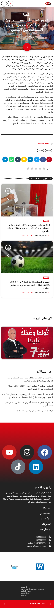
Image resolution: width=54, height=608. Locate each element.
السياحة (48, 151)
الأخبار (27, 14)
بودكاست (46, 518)
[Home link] (48, 4)
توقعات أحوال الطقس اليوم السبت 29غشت (35, 411)
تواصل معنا (45, 529)
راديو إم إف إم (43, 487)
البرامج (47, 507)
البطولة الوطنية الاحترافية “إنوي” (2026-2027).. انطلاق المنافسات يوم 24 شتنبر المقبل (29, 285)
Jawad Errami (42, 144)
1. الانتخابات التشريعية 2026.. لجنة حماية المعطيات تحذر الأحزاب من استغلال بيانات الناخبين (28, 228)
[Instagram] (27, 452)
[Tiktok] (18, 466)
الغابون (40, 151)
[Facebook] (44, 452)
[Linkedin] (36, 466)
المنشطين (45, 513)
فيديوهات (45, 523)
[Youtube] (9, 452)
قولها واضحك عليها (39, 350)
